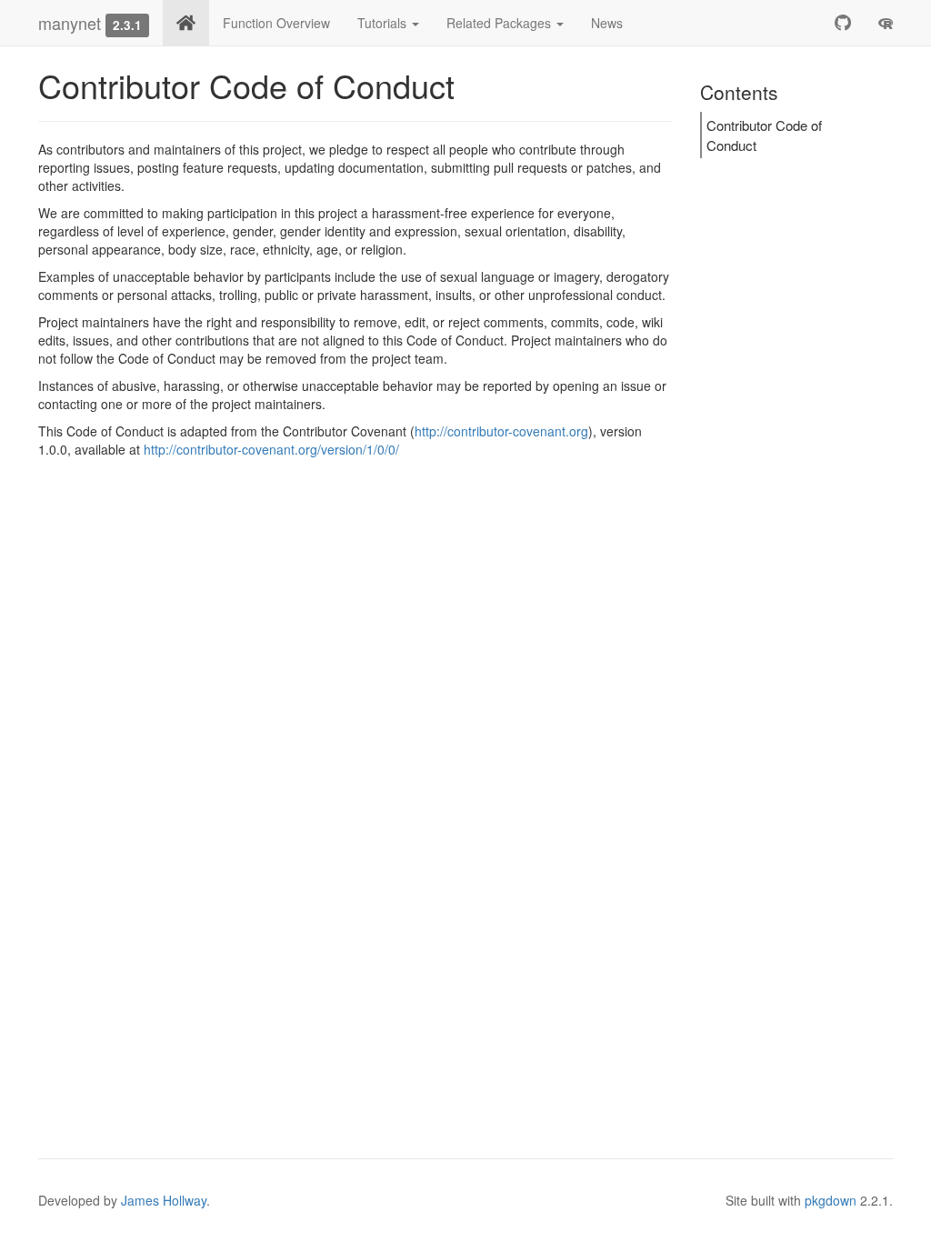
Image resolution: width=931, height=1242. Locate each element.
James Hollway (163, 1200)
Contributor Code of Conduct (764, 134)
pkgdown (830, 1200)
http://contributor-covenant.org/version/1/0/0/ (271, 449)
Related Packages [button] (500, 23)
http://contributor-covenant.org (501, 431)
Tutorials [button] (383, 23)
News (607, 23)
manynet (69, 23)
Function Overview (276, 23)
